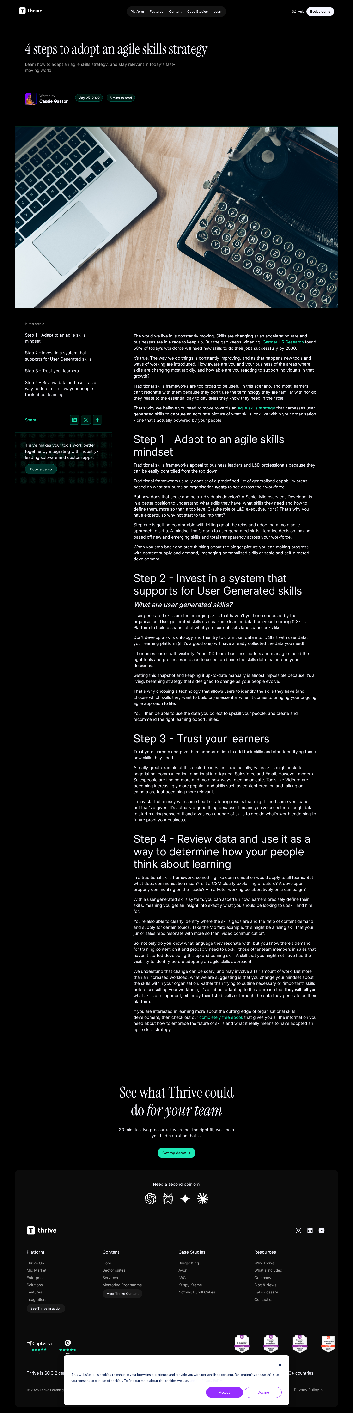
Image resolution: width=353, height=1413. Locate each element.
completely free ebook (221, 1017)
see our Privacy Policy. (205, 1380)
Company (262, 1277)
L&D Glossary (266, 1292)
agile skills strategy (256, 407)
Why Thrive (264, 1263)
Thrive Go (35, 1263)
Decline (263, 1392)
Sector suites (114, 1270)
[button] (137, 11)
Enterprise (35, 1277)
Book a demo (41, 469)
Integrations (37, 1299)
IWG (182, 1277)
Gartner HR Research (283, 341)
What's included (268, 1270)
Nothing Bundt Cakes (196, 1292)
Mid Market (36, 1270)
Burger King (188, 1263)
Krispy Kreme (190, 1284)
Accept (224, 1392)
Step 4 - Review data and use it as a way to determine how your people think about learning (60, 388)
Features (34, 1292)
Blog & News (265, 1284)
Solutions (35, 1284)
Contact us (263, 1299)
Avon (182, 1270)
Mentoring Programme (122, 1284)
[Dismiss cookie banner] (280, 1366)
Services (110, 1277)
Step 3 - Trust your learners (52, 370)
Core (107, 1263)
